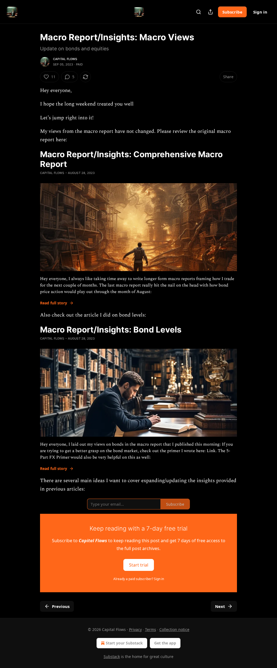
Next (220, 606)
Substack (112, 656)
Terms (150, 629)
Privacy (135, 629)
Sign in (260, 12)
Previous (61, 606)
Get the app (165, 643)
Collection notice (174, 629)
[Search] (198, 11)
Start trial (138, 565)
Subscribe (232, 12)
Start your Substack (124, 643)
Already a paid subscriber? (138, 579)
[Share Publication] (210, 11)
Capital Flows (65, 59)
